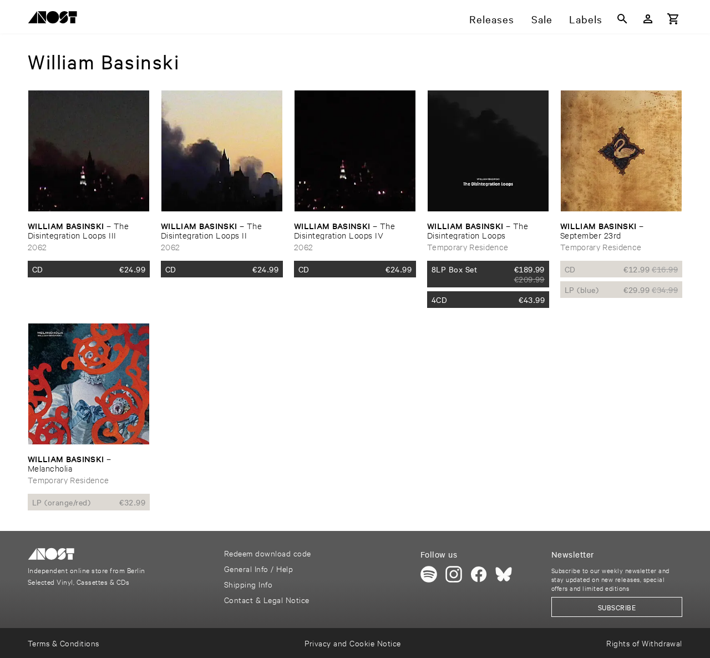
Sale (541, 19)
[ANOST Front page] (55, 19)
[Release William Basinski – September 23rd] (621, 151)
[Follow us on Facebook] (478, 574)
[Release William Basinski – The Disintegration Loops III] (89, 151)
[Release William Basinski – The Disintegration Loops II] (222, 151)
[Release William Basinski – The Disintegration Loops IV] (355, 151)
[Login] (648, 19)
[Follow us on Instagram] (453, 574)
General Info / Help (258, 568)
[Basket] (673, 19)
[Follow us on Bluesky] (503, 574)
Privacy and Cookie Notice (352, 642)
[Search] (622, 19)
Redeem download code (267, 553)
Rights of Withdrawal (644, 642)
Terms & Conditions (63, 642)
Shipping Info (248, 584)
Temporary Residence (467, 246)
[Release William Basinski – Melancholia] (89, 384)
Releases (491, 19)
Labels (585, 19)
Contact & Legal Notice (267, 599)
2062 (37, 246)
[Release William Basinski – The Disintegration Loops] (488, 151)
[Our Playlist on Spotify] (428, 574)
